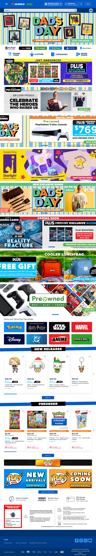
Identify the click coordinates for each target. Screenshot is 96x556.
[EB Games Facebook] (77, 540)
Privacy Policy (8, 543)
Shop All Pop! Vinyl (48, 492)
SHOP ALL (48, 397)
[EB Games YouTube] (90, 540)
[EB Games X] (86, 540)
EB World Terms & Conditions (38, 543)
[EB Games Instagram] (81, 540)
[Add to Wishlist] (22, 356)
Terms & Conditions (21, 543)
